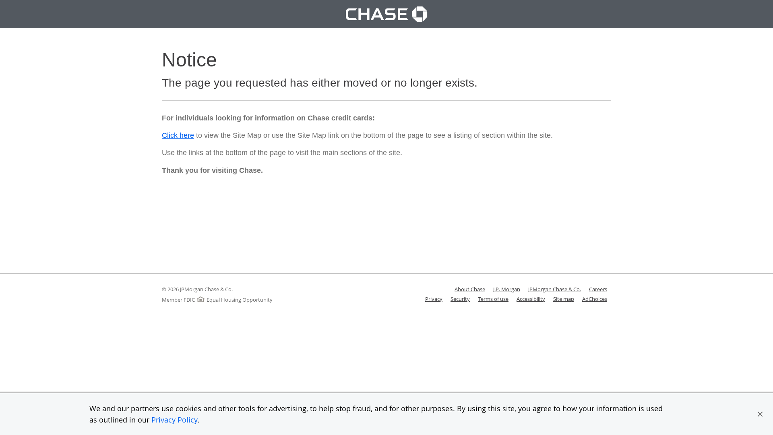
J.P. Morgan (506, 289)
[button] (760, 414)
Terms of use (493, 298)
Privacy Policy (174, 420)
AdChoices (594, 298)
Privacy (433, 298)
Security (460, 298)
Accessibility (531, 298)
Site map (563, 298)
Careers (598, 289)
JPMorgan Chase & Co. (554, 289)
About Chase (470, 289)
